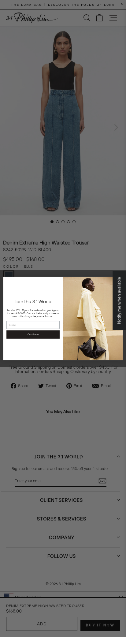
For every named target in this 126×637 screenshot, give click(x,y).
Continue (33, 334)
